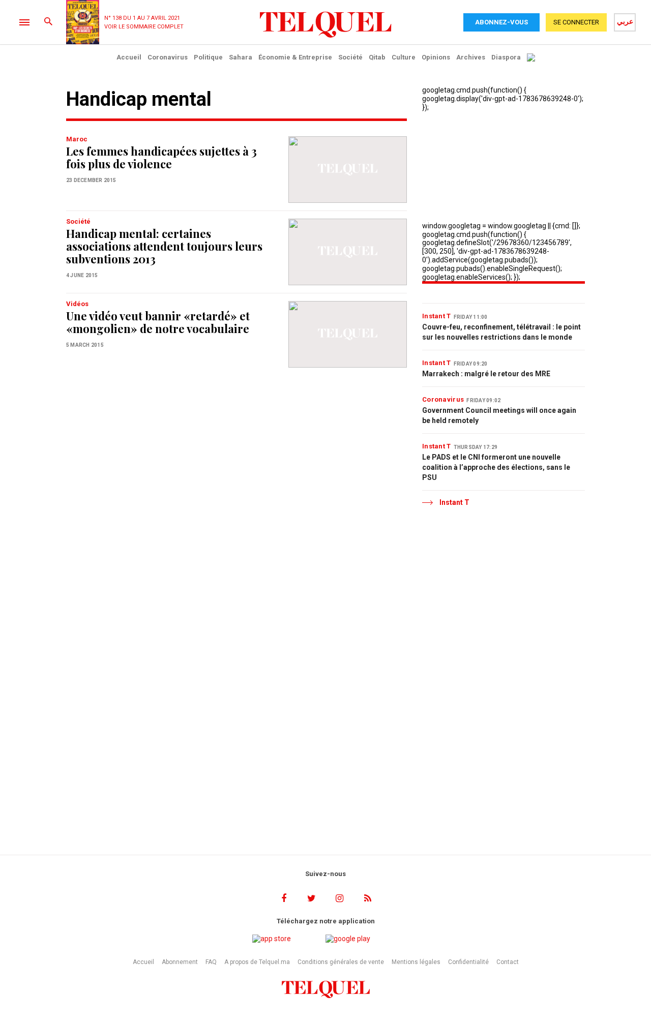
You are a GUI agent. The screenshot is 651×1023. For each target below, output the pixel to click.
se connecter (576, 22)
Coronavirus (167, 57)
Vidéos (77, 304)
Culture (404, 57)
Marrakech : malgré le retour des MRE (486, 374)
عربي (625, 21)
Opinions (436, 57)
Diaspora (506, 57)
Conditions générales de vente (341, 962)
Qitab (377, 57)
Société (350, 57)
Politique (208, 57)
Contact (507, 962)
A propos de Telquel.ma (257, 962)
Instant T (436, 316)
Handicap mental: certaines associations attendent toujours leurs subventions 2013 (164, 246)
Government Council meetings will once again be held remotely (499, 415)
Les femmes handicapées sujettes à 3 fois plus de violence (161, 157)
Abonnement (180, 962)
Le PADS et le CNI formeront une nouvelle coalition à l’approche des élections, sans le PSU (496, 467)
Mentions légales (416, 962)
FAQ (211, 962)
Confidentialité (468, 962)
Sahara (240, 57)
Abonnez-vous (501, 22)
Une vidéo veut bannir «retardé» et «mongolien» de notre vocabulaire (158, 322)
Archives (470, 57)
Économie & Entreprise (295, 57)
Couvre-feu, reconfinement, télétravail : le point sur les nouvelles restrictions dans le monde (501, 332)
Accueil (128, 57)
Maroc (76, 139)
